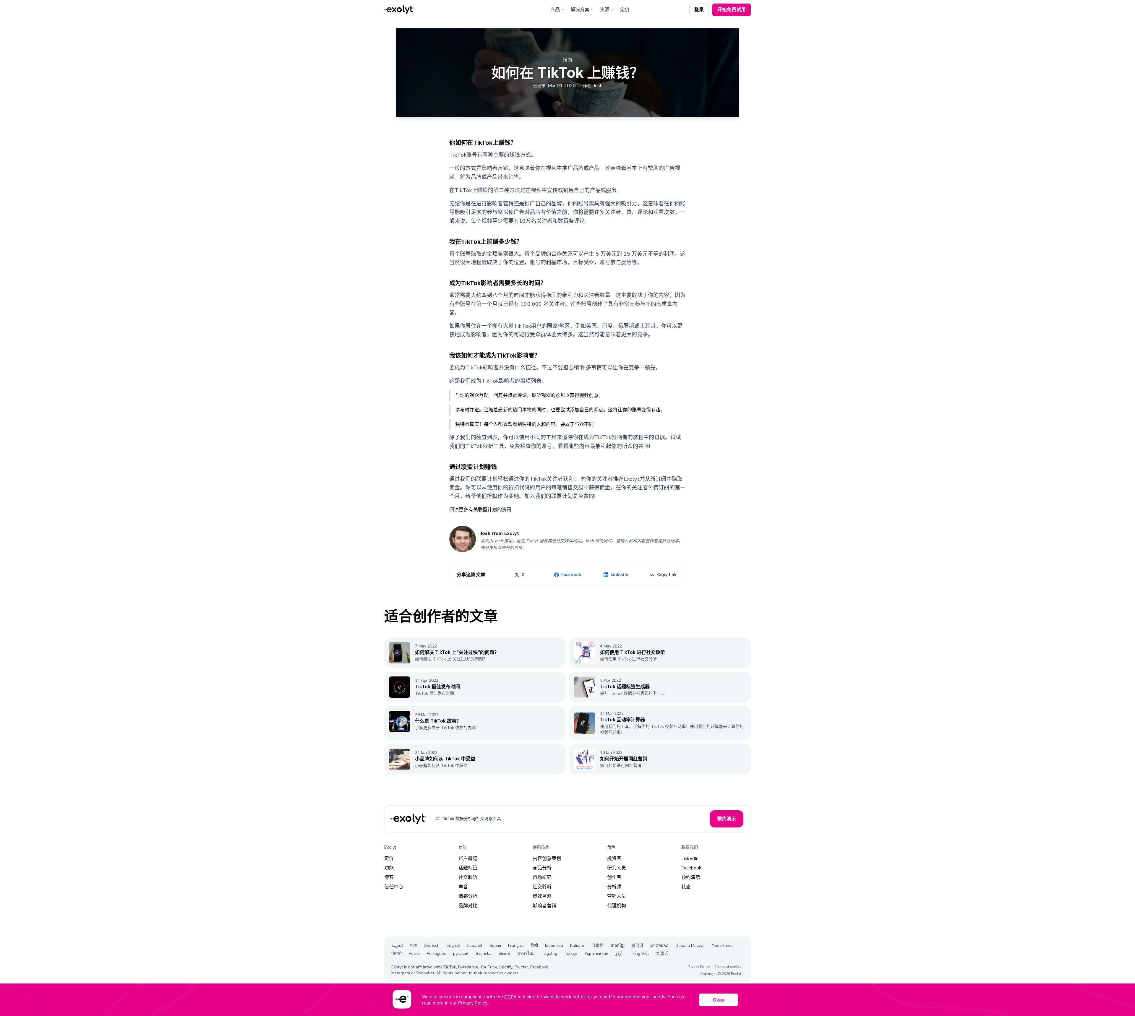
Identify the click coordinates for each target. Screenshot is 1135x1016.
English (453, 945)
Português (436, 953)
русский (460, 953)
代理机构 (616, 906)
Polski (414, 953)
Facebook (691, 868)
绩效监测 (542, 896)
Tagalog (549, 953)
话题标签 (467, 868)
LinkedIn (689, 858)
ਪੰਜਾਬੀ (396, 953)
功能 (389, 868)
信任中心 (393, 887)
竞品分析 (542, 868)
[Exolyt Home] (409, 819)
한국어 (637, 945)
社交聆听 (467, 877)
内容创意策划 (547, 858)
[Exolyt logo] (399, 9)
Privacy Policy (699, 966)
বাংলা (413, 945)
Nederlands (723, 945)
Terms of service (728, 966)
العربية (397, 945)
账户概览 (467, 858)
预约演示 (690, 877)
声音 (463, 887)
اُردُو (618, 953)
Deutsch (432, 945)
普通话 (662, 953)
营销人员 (616, 896)
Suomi (495, 945)
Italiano (577, 945)
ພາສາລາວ (659, 945)
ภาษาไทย (525, 953)
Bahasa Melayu (690, 945)
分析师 (614, 887)
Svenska (484, 953)
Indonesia (554, 945)
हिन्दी (534, 945)
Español (474, 945)
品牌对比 (467, 906)
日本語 (597, 945)
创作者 (614, 877)
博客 (389, 877)
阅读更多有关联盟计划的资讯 (480, 510)
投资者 (614, 858)
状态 (686, 887)
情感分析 (467, 896)
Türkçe (570, 953)
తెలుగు (504, 953)
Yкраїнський (596, 953)
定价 (625, 10)
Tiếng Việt (639, 953)
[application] (567, 999)
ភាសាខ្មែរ (618, 945)
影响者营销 (544, 906)
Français (516, 945)
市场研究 (542, 877)
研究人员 (616, 868)
